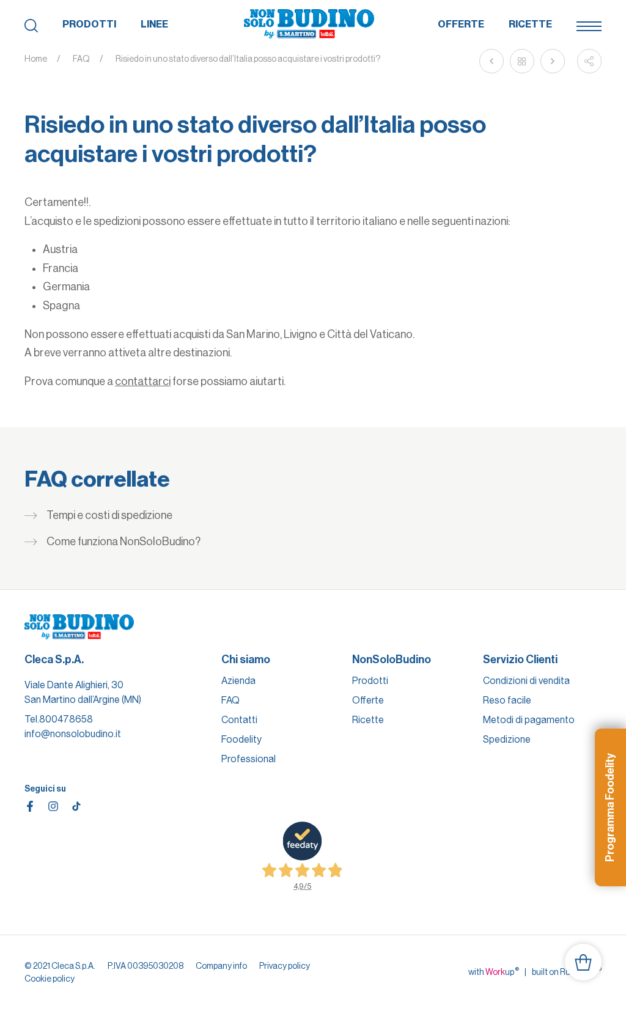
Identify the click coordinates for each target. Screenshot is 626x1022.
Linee (154, 24)
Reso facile (507, 700)
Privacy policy (284, 966)
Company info (221, 966)
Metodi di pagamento (529, 720)
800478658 (66, 719)
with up (493, 971)
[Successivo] (552, 61)
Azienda (238, 680)
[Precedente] (491, 61)
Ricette (530, 24)
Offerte (461, 24)
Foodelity (241, 739)
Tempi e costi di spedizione (109, 515)
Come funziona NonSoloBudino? (123, 541)
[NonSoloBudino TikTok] (76, 806)
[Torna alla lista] (522, 61)
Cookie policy (49, 978)
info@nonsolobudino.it (72, 734)
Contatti (239, 720)
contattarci (143, 381)
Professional (248, 759)
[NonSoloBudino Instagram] (53, 806)
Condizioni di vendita (526, 680)
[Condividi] (589, 61)
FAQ (81, 59)
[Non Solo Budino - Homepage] (309, 24)
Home (35, 59)
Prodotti (89, 24)
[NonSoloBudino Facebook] (29, 806)
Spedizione (507, 739)
